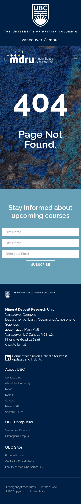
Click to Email (15, 345)
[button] (75, 56)
